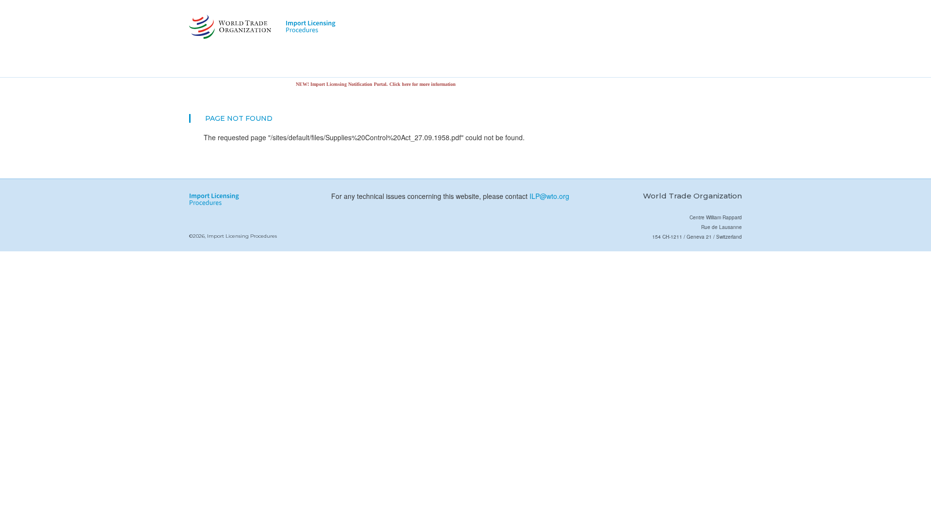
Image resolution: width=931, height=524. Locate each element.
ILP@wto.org (549, 196)
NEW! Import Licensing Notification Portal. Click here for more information (368, 84)
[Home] (229, 27)
